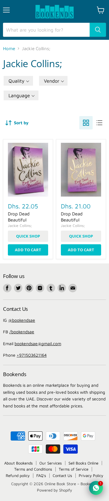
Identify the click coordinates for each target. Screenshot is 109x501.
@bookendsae (21, 320)
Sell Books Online (83, 463)
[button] (18, 81)
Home (9, 48)
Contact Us (62, 475)
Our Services (50, 463)
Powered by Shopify (54, 490)
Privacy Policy (91, 475)
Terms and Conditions (33, 469)
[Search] (98, 30)
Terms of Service (73, 469)
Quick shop (28, 236)
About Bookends (18, 463)
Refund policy (18, 475)
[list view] (99, 122)
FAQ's (41, 475)
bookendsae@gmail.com (38, 343)
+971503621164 (32, 355)
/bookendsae (21, 331)
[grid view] (86, 122)
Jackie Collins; (20, 225)
